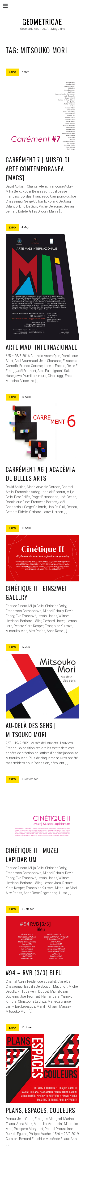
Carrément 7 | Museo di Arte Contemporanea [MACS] (38, 168)
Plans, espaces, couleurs (40, 1110)
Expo (12, 72)
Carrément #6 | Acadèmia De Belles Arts (40, 474)
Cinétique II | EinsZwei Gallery (36, 593)
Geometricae (42, 21)
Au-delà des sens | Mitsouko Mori (31, 730)
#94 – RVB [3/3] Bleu (34, 972)
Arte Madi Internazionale (41, 347)
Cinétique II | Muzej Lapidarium (32, 855)
